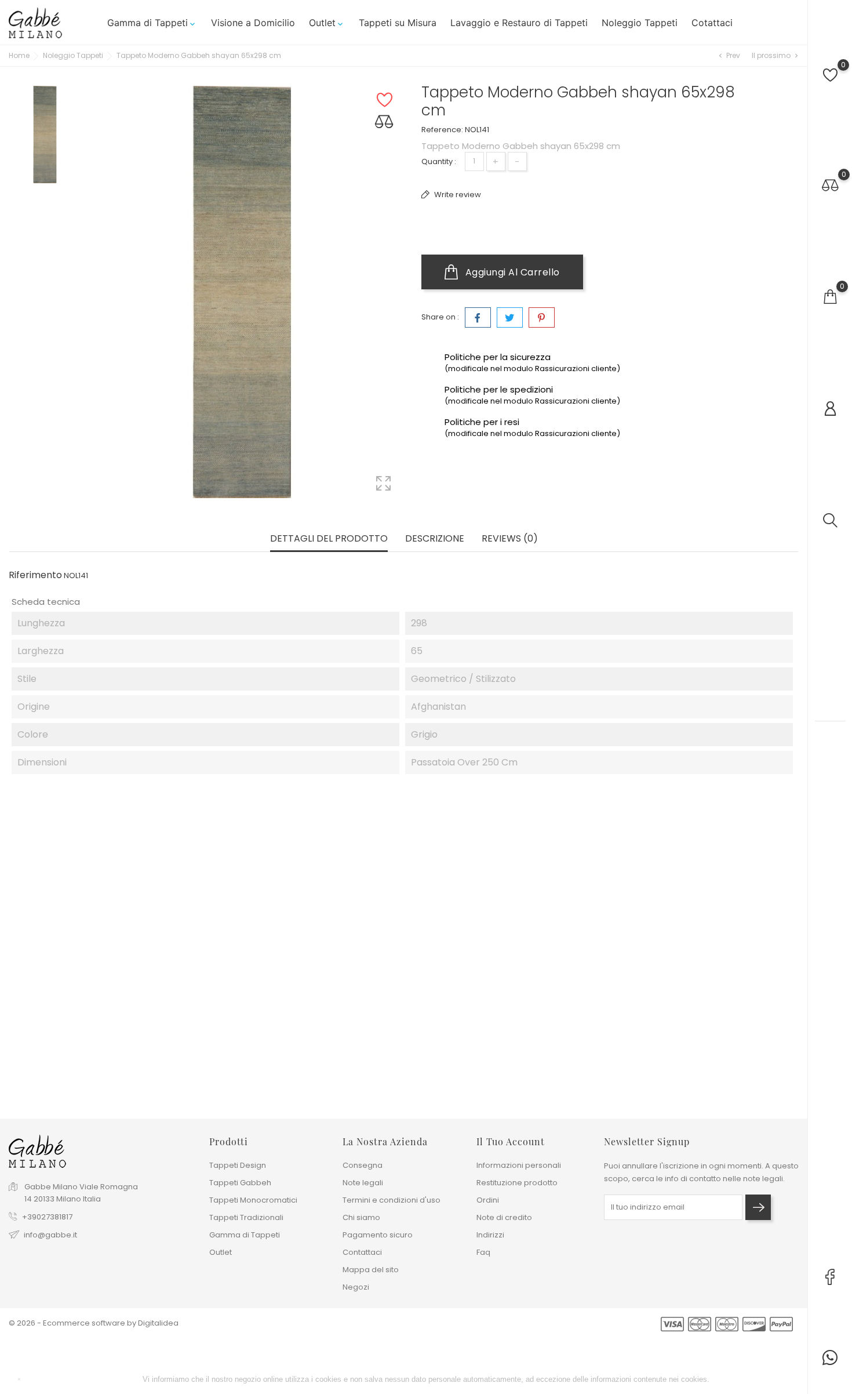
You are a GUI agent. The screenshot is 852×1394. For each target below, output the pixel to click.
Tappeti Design (237, 1165)
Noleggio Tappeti (640, 22)
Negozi (356, 1287)
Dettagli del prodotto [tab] (329, 539)
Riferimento (35, 575)
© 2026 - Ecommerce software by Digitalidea (94, 1322)
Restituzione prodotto (517, 1182)
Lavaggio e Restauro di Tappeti (519, 22)
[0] (830, 75)
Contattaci (362, 1252)
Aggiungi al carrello (511, 272)
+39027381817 (47, 1216)
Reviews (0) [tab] (510, 539)
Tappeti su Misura (397, 22)
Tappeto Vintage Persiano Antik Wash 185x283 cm (236, 1046)
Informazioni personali (518, 1165)
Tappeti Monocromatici (253, 1200)
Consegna (363, 1165)
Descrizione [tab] (434, 539)
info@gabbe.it (50, 1234)
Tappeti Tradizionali (246, 1217)
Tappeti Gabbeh (240, 1182)
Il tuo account (510, 1141)
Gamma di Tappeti (152, 22)
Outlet (327, 22)
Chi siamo (361, 1217)
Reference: (442, 129)
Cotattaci (712, 22)
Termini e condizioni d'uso (391, 1200)
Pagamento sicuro (378, 1234)
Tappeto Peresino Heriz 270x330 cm (562, 1040)
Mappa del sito (371, 1269)
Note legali (363, 1182)
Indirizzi (490, 1234)
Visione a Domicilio (253, 22)
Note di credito (504, 1217)
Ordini (487, 1200)
